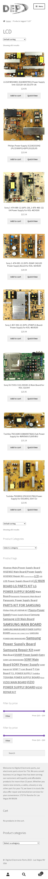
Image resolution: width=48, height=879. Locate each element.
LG (31, 581)
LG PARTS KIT (23, 586)
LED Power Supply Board (16, 581)
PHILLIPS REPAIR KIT (19, 610)
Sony (42, 654)
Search (24, 874)
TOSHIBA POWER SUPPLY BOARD (21, 677)
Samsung (35, 614)
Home (8, 21)
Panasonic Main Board (30, 596)
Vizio (42, 677)
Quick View (32, 95)
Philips (6, 610)
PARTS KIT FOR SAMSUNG (22, 605)
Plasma (32, 610)
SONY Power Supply (25, 664)
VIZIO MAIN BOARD (15, 682)
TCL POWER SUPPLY (21, 673)
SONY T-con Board (22, 669)
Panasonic (15, 596)
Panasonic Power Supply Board (20, 600)
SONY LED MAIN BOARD (13, 659)
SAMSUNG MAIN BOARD (22, 624)
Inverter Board (29, 576)
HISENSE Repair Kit (13, 576)
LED (40, 576)
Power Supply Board (20, 614)
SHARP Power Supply (26, 654)
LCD (36, 576)
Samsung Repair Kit (18, 650)
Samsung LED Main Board (18, 619)
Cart (37, 872)
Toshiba (36, 673)
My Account (8, 874)
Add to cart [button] (15, 95)
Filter (8, 716)
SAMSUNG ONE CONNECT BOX (19, 633)
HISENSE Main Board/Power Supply (22, 571)
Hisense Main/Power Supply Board (21, 567)
